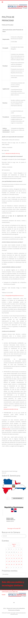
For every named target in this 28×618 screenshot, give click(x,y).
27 (14, 564)
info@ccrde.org (6, 429)
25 (9, 564)
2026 (14, 546)
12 (11, 558)
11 (9, 558)
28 (16, 564)
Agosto (14, 544)
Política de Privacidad (6, 612)
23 (21, 561)
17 (6, 561)
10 (6, 558)
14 (16, 558)
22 (19, 561)
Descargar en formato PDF (14, 528)
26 (11, 564)
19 (11, 561)
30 (21, 564)
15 (19, 558)
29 (19, 564)
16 (21, 558)
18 (9, 561)
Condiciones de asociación (21, 612)
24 (6, 564)
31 (6, 567)
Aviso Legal (13, 612)
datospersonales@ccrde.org (12, 153)
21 (16, 561)
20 (14, 561)
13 (14, 558)
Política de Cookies (14, 614)
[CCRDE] (14, 6)
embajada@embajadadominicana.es (14, 295)
